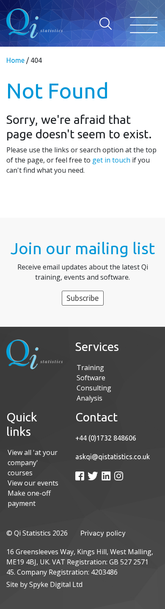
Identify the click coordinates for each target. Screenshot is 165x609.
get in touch (111, 160)
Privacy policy (103, 533)
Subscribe (82, 298)
